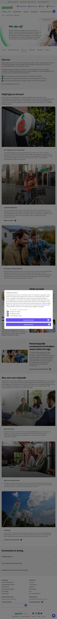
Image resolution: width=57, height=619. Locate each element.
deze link (15, 305)
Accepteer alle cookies (28, 320)
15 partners (44, 305)
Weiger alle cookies (28, 324)
